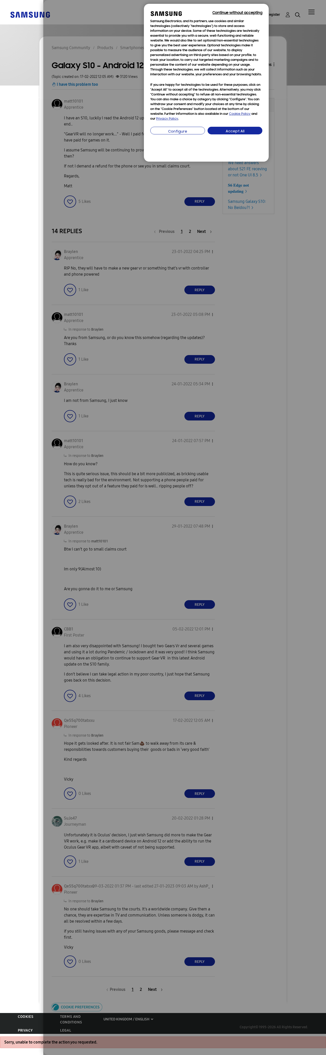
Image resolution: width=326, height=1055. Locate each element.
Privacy (25, 1030)
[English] (30, 14)
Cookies (25, 1017)
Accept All (235, 131)
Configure (177, 132)
